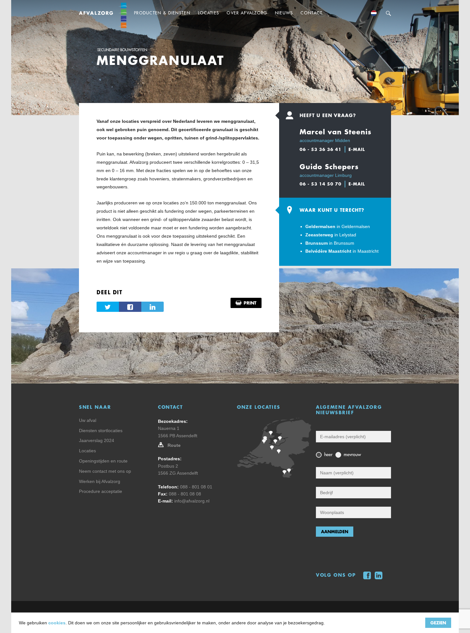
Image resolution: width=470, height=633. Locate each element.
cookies (57, 622)
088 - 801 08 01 (196, 486)
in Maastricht (342, 251)
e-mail (357, 149)
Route (174, 445)
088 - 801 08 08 (185, 493)
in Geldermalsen (337, 226)
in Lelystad (330, 234)
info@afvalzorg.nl (191, 500)
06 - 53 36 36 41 (320, 149)
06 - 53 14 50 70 (320, 184)
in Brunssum (329, 243)
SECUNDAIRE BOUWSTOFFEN (122, 50)
